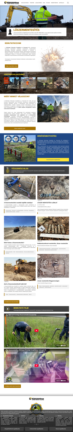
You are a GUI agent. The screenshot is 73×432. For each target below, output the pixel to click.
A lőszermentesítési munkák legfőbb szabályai (18, 202)
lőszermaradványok (19, 251)
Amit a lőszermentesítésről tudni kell (15, 284)
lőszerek (17, 211)
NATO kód (26, 210)
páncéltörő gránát (58, 286)
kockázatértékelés (19, 210)
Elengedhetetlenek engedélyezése (12, 428)
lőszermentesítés (9, 251)
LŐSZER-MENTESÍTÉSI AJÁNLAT (47, 202)
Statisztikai (41, 415)
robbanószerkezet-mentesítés (44, 248)
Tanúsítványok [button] (54, 2)
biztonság (14, 210)
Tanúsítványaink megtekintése (53, 159)
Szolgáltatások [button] (25, 2)
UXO (14, 251)
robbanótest (41, 287)
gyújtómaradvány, (48, 287)
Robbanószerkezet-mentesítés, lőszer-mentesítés (52, 243)
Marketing (59, 415)
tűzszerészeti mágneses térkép (51, 249)
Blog (44, 2)
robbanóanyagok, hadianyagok (22, 294)
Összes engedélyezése (61, 428)
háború (30, 294)
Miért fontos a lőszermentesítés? (14, 242)
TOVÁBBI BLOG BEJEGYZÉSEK (11, 302)
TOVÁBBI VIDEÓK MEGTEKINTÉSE (12, 386)
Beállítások (23, 415)
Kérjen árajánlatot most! (19, 128)
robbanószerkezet (54, 248)
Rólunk (48, 2)
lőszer (7, 294)
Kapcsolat (61, 2)
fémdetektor (31, 210)
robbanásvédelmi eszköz (10, 211)
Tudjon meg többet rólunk (11, 66)
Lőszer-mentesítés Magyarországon (48, 281)
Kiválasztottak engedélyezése (36, 428)
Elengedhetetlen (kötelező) (8, 415)
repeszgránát (64, 286)
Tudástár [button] (32, 2)
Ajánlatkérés (38, 2)
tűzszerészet (41, 249)
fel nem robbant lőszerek (28, 251)
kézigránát (52, 286)
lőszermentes (8, 210)
